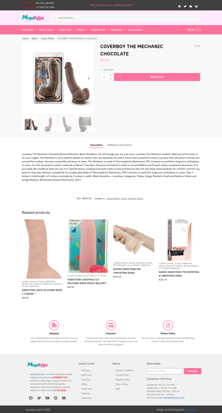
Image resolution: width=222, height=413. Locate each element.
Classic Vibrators (46, 282)
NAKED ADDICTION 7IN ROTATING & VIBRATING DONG (179, 273)
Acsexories (86, 398)
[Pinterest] (196, 6)
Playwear (85, 393)
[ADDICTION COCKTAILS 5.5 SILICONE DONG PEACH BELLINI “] (88, 246)
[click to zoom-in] (57, 78)
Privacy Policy (122, 375)
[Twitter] (185, 6)
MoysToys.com (37, 374)
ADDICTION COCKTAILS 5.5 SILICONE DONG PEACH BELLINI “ (87, 281)
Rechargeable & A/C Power (126, 265)
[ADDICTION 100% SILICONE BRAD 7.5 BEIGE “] (42, 249)
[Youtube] (190, 6)
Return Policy (122, 384)
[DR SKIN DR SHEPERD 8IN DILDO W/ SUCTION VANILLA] (198, 45)
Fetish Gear (86, 389)
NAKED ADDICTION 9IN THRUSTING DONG (127, 271)
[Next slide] (88, 78)
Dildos (35, 38)
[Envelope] (64, 398)
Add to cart (157, 77)
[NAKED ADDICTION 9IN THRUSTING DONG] (133, 239)
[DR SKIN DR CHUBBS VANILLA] (195, 45)
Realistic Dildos (135, 198)
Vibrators (34, 286)
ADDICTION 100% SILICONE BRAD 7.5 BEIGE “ (42, 292)
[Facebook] (179, 6)
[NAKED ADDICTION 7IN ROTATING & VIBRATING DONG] (179, 240)
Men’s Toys (86, 375)
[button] (194, 29)
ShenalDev (191, 409)
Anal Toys (86, 379)
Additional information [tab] (119, 144)
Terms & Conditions (125, 370)
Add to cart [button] (42, 304)
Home (25, 38)
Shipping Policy (123, 379)
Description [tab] (96, 144)
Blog (118, 389)
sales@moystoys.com (174, 397)
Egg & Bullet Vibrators (40, 284)
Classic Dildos (47, 38)
